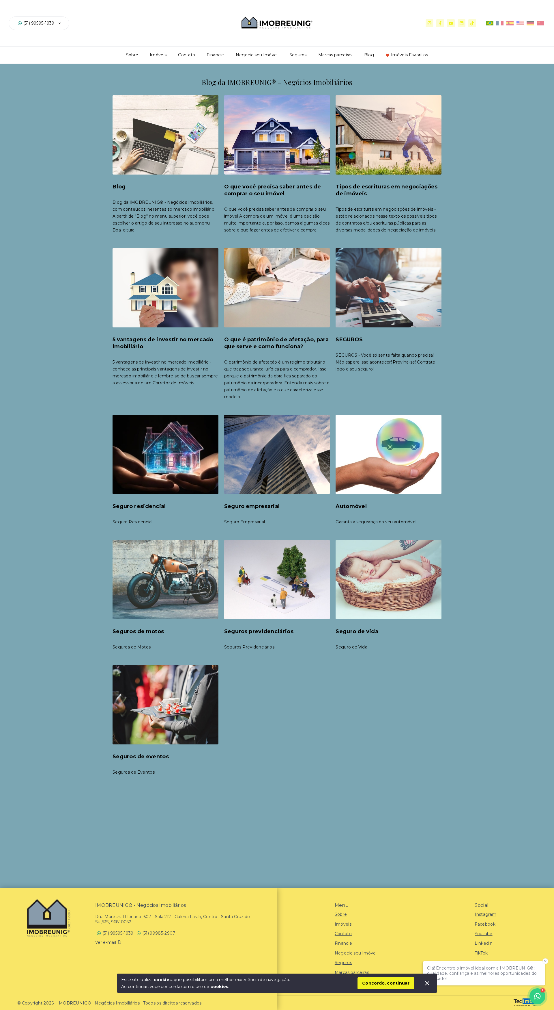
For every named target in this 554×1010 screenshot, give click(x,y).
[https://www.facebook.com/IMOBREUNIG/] (440, 23)
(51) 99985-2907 (158, 933)
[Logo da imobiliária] (48, 917)
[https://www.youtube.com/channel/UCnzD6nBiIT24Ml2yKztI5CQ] (451, 23)
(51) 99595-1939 (39, 23)
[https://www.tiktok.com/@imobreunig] (472, 23)
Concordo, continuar (385, 983)
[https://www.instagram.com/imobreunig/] (429, 23)
